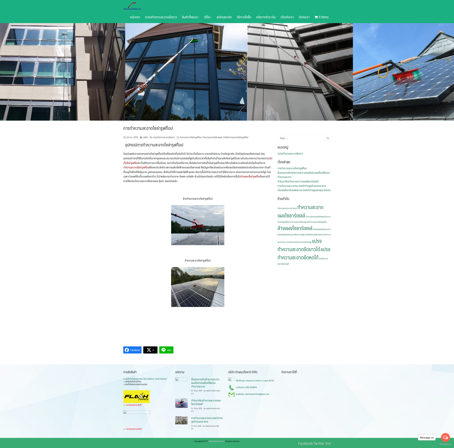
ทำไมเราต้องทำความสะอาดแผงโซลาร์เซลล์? (298, 181)
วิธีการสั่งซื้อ (244, 17)
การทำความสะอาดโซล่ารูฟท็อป (148, 128)
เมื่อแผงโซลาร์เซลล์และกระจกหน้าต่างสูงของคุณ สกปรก (304, 190)
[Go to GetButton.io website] (445, 444)
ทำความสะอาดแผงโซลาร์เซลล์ (300, 211)
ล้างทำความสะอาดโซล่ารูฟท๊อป (235, 137)
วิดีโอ (207, 17)
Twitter (319, 443)
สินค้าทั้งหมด (189, 17)
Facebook (305, 443)
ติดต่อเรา (304, 17)
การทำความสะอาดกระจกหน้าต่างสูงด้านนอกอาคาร (302, 185)
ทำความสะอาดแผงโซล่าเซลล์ (315, 216)
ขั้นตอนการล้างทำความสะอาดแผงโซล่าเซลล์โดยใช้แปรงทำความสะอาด (304, 174)
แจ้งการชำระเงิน (266, 17)
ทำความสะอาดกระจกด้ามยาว (287, 208)
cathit (145, 137)
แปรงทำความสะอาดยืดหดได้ (304, 253)
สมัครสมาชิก (224, 17)
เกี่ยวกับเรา (287, 17)
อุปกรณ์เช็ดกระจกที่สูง (297, 234)
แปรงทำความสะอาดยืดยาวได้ (300, 244)
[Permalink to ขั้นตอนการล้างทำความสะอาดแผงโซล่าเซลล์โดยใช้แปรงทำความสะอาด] (181, 382)
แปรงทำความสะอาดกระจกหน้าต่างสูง (299, 242)
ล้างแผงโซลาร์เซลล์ (295, 227)
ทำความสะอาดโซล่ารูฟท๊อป (190, 137)
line (328, 443)
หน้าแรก (135, 17)
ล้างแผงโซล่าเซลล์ (319, 229)
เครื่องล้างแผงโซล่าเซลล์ (313, 234)
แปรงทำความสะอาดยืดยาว (161, 17)
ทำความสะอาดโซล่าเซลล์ (212, 137)
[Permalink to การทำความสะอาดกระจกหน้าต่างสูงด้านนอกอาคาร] (181, 420)
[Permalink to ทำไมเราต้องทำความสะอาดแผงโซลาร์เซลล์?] (181, 403)
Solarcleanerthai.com (216, 441)
